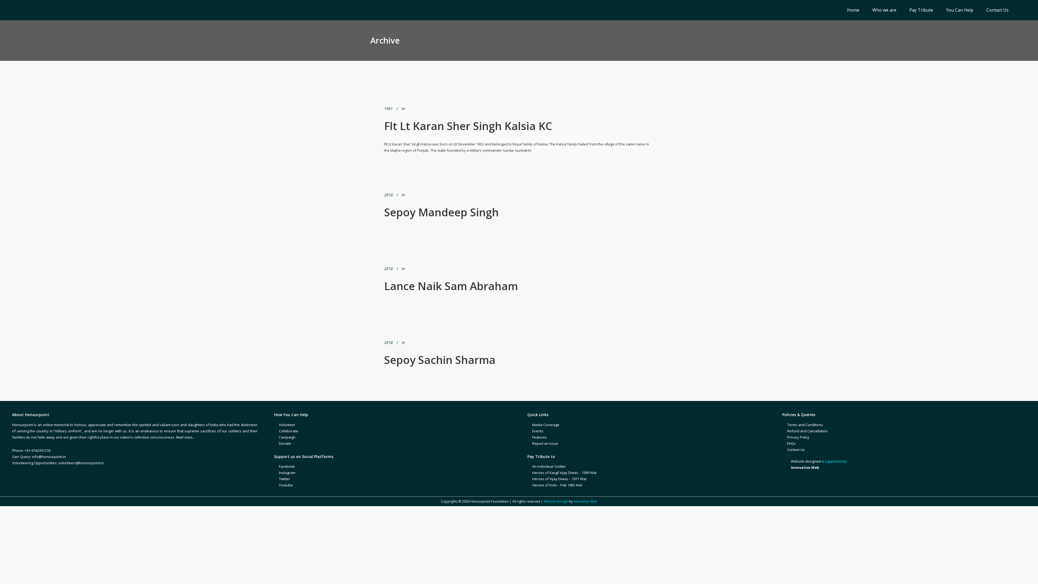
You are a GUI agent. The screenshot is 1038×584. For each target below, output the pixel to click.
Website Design (556, 501)
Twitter (284, 478)
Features (539, 437)
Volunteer (287, 424)
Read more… (185, 437)
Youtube (286, 485)
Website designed (806, 461)
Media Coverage (545, 424)
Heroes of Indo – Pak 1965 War (557, 485)
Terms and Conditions (805, 424)
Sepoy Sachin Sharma (439, 359)
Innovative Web (585, 501)
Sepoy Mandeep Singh (441, 212)
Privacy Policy (798, 437)
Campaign (287, 437)
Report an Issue (545, 443)
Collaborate (288, 431)
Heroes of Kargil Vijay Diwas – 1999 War (564, 472)
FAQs (791, 443)
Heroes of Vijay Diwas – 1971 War (559, 478)
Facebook (287, 466)
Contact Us (796, 449)
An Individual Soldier (549, 466)
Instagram (287, 472)
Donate (285, 443)
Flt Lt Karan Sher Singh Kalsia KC (468, 125)
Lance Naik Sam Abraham (451, 285)
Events (537, 431)
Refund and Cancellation (807, 431)
